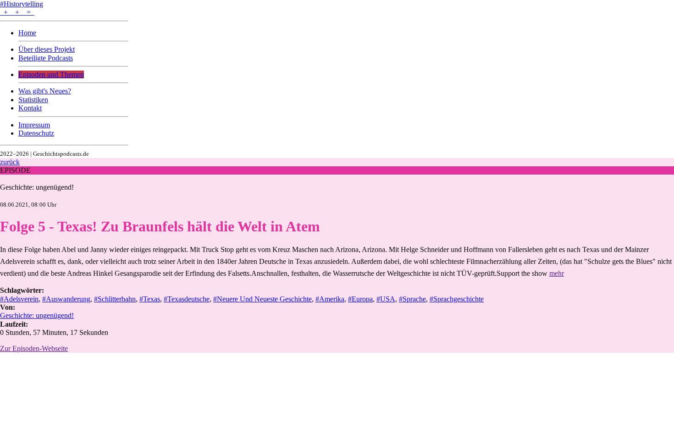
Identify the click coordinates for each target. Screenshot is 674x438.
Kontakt (30, 108)
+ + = (17, 12)
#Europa (360, 299)
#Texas (149, 299)
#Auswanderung (66, 299)
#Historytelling (21, 4)
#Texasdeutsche (187, 299)
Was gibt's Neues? (44, 91)
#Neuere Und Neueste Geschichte (262, 299)
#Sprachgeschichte (457, 299)
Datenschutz (36, 133)
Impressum (34, 125)
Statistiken (33, 100)
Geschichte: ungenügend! (37, 187)
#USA (385, 299)
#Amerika (329, 299)
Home (27, 33)
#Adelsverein (19, 299)
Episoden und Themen (51, 74)
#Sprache (412, 299)
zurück (10, 162)
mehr (556, 273)
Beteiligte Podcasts (45, 58)
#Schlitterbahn (115, 299)
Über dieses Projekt (46, 49)
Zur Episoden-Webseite (34, 348)
